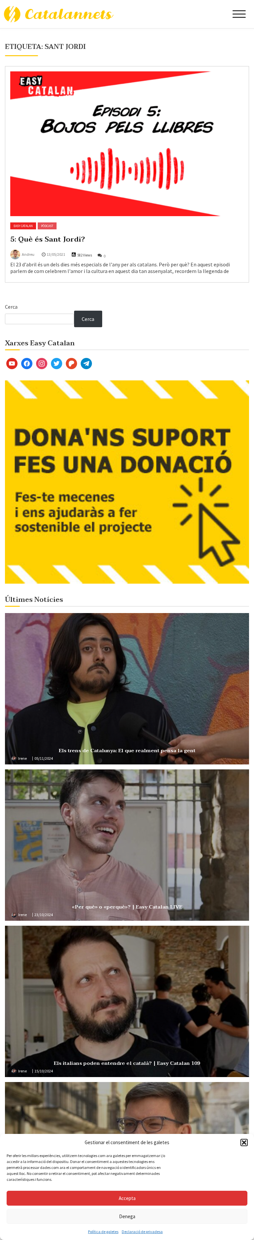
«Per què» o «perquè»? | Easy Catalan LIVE (127, 907)
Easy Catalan (23, 226)
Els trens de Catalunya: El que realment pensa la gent (127, 750)
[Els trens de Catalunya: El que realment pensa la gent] (127, 688)
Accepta (127, 1198)
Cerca (11, 306)
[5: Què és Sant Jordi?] (127, 143)
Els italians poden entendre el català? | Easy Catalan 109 (127, 1063)
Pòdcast (47, 226)
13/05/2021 (56, 254)
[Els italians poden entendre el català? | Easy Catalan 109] (127, 1001)
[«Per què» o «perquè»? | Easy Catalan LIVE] (127, 845)
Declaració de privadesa (142, 1231)
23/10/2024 (43, 914)
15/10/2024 (43, 1070)
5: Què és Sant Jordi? (47, 239)
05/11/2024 (43, 758)
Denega (127, 1216)
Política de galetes (103, 1231)
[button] (244, 1142)
